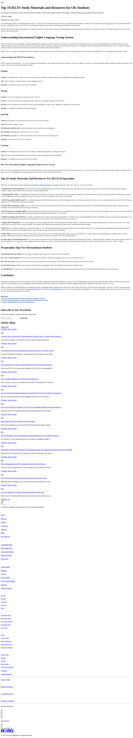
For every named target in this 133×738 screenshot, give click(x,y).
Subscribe (24, 318)
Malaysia (4, 570)
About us (4, 529)
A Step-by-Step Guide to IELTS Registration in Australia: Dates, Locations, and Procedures (31, 336)
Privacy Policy (5, 638)
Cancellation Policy (6, 644)
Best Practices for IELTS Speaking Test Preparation (18, 421)
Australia (4, 585)
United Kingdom (6, 588)
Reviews (4, 519)
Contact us (4, 526)
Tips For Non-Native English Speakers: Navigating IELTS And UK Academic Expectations (31, 393)
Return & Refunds (6, 641)
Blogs (3, 533)
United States (5, 567)
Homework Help (6, 555)
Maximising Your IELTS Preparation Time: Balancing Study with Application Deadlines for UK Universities (36, 450)
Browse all (5, 327)
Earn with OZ (5, 536)
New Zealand (5, 578)
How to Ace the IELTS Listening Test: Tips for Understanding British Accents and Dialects (31, 407)
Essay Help (4, 559)
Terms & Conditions (7, 647)
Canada (3, 574)
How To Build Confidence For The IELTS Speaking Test (20, 379)
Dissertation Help (6, 548)
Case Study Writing (7, 552)
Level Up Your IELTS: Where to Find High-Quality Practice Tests (22, 492)
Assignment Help (6, 545)
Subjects (3, 522)
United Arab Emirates (8, 581)
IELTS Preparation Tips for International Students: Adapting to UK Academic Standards (30, 435)
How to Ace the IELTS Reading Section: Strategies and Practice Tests (24, 478)
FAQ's (3, 515)
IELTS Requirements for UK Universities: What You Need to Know (23, 464)
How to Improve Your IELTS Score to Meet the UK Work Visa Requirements (26, 365)
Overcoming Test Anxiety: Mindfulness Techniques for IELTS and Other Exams (27, 350)
